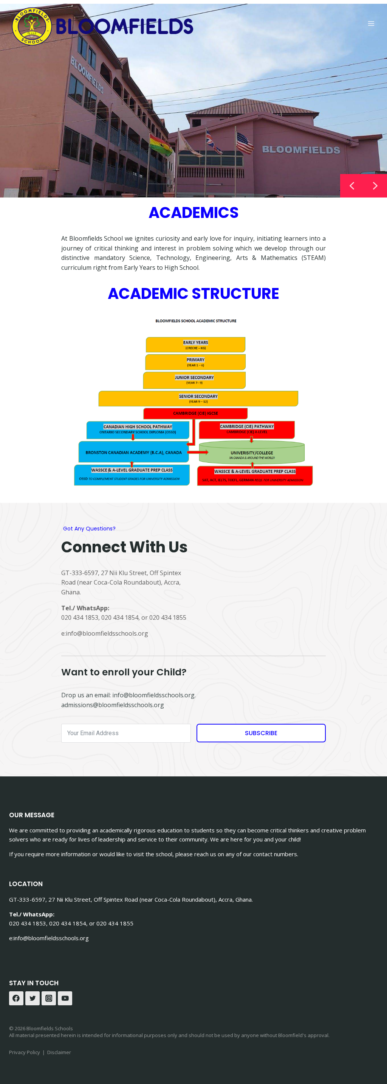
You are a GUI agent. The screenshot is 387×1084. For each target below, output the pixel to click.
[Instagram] (49, 998)
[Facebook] (16, 998)
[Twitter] (32, 998)
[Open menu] (371, 23)
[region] (193, 101)
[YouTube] (65, 998)
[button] (375, 186)
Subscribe (261, 733)
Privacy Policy (24, 1052)
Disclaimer (59, 1052)
